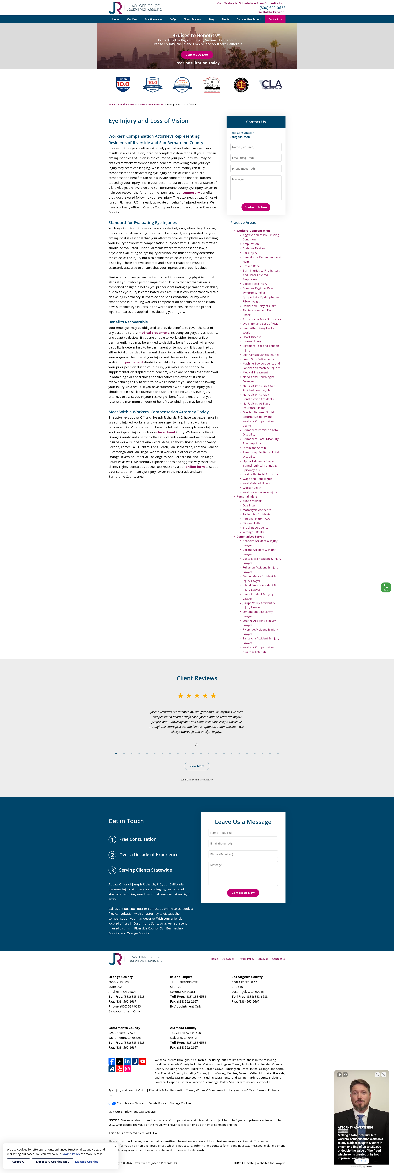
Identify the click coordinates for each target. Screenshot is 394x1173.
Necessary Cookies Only (52, 1161)
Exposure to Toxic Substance (262, 319)
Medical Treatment (255, 372)
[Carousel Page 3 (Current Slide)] (131, 753)
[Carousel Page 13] (208, 753)
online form (195, 467)
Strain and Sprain (254, 448)
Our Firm (132, 19)
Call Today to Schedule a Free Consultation (251, 3)
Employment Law (132, 1111)
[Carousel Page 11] (193, 753)
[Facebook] (112, 1061)
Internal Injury (252, 341)
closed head (165, 432)
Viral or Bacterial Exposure (260, 474)
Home (115, 19)
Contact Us (275, 19)
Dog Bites (249, 505)
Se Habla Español (271, 12)
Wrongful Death (253, 532)
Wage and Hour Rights (257, 479)
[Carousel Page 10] (185, 753)
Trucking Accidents (255, 527)
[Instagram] (127, 1068)
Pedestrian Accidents (257, 514)
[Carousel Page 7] (162, 753)
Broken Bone (251, 266)
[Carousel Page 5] (147, 753)
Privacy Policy (246, 959)
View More (197, 766)
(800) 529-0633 (272, 7)
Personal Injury (247, 496)
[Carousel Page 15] (224, 753)
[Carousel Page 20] (262, 753)
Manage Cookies (180, 1103)
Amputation (251, 244)
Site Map (263, 959)
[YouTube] (142, 1061)
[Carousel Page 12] (201, 753)
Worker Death (252, 488)
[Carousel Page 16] (231, 753)
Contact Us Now (197, 54)
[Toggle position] (377, 1074)
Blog (211, 19)
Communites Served (249, 19)
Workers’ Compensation (150, 104)
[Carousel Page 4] (139, 753)
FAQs (173, 19)
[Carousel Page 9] (178, 753)
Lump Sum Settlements (258, 359)
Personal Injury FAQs (256, 518)
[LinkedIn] (127, 1061)
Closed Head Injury (255, 284)
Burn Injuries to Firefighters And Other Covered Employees (261, 275)
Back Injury (250, 253)
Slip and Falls (251, 523)
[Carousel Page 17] (239, 753)
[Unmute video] (339, 1074)
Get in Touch (126, 821)
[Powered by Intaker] (367, 1166)
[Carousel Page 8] (170, 753)
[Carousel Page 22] (278, 753)
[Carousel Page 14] (216, 753)
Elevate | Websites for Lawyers (259, 1163)
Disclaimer (228, 959)
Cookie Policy (157, 1103)
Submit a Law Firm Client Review (197, 779)
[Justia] (135, 1061)
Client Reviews (192, 19)
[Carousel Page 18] (247, 753)
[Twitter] (119, 1061)
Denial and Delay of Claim (259, 306)
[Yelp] (119, 1068)
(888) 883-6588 (134, 996)
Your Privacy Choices (131, 1103)
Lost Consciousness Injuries (261, 355)
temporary (191, 192)
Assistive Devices (254, 248)
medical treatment (153, 333)
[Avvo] (112, 1068)
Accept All (18, 1161)
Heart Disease (252, 337)
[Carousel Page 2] (124, 753)
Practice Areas (153, 19)
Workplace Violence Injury (260, 492)
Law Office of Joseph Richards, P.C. (156, 1163)
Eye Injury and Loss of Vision (261, 323)
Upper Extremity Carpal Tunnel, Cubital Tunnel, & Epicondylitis (260, 465)
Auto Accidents (253, 501)
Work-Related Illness (256, 483)
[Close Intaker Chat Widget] (383, 1074)
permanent (134, 362)
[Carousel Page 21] (270, 753)
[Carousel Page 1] (116, 753)
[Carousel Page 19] (255, 753)
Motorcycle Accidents (257, 510)
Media (225, 19)
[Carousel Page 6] (155, 753)
